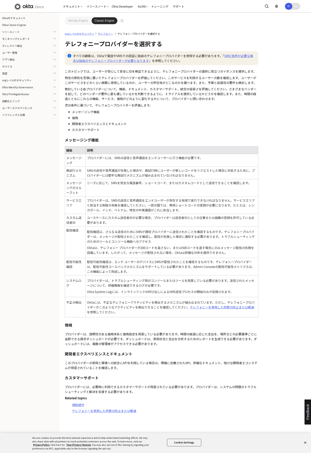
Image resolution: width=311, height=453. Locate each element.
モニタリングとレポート (16, 39)
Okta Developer (122, 6)
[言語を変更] (276, 6)
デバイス (7, 66)
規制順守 (78, 405)
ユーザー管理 (9, 52)
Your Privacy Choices (78, 445)
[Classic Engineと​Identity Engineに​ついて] (122, 21)
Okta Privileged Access (15, 94)
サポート (178, 6)
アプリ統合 (8, 59)
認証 (4, 73)
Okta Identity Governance (17, 87)
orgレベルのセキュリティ (16, 80)
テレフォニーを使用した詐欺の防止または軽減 (222, 307)
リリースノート (11, 32)
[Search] (267, 6)
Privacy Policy (41, 445)
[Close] (305, 443)
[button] (72, 6)
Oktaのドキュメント (14, 18)
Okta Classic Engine (14, 25)
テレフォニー (105, 33)
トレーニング (159, 6)
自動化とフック (11, 101)
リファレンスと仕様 (13, 115)
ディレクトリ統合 (12, 46)
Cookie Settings (184, 442)
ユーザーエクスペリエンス (17, 108)
